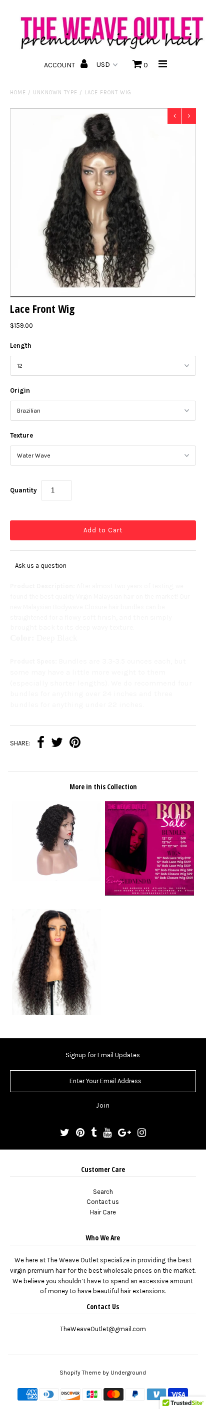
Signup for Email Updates (103, 1055)
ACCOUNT (60, 65)
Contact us (102, 1201)
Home (18, 92)
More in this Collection (103, 786)
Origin (20, 390)
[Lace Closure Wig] (56, 1012)
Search (103, 1191)
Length (21, 345)
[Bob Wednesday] (149, 893)
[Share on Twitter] (57, 743)
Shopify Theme (80, 1372)
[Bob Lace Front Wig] (56, 878)
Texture (21, 435)
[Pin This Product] (75, 743)
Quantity (23, 490)
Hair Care (103, 1212)
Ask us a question (40, 565)
